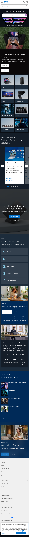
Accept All (23, 533)
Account (3, 462)
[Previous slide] (2, 70)
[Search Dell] (26, 6)
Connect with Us (5, 468)
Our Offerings (4, 480)
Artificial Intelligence (7, 115)
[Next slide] (7, 70)
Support (3, 465)
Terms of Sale (4, 510)
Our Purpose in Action (13, 406)
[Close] (26, 523)
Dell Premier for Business (7, 498)
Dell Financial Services (6, 502)
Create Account (20, 312)
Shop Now (4, 65)
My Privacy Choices (6, 517)
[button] (23, 2)
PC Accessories (19, 101)
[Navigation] (2, 2)
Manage (3, 533)
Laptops (4, 87)
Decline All (18, 533)
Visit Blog (3, 418)
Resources (3, 490)
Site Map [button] (3, 472)
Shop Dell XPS (13, 220)
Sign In (7, 312)
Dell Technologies (5, 495)
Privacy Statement (5, 513)
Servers (17, 115)
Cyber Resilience (20, 129)
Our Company (4, 483)
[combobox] (14, 6)
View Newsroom (12, 390)
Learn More (8, 180)
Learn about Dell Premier (18, 354)
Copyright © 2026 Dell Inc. (7, 507)
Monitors (4, 101)
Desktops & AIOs (20, 87)
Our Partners (4, 486)
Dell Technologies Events (14, 398)
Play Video (15, 216)
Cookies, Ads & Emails (6, 520)
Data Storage (5, 129)
